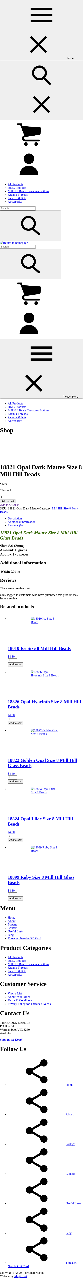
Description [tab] (15, 518)
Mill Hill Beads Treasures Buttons (28, 191)
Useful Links (16, 931)
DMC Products (17, 187)
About (11, 921)
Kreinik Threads (18, 194)
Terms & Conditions (20, 1000)
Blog (11, 934)
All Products (15, 184)
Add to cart (8, 501)
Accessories (15, 201)
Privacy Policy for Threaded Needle (30, 1003)
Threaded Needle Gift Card (24, 938)
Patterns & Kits (17, 198)
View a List (15, 993)
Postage (12, 924)
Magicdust (20, 1276)
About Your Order (19, 997)
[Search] (30, 226)
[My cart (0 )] (29, 148)
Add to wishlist (9, 505)
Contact (12, 928)
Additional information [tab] (22, 522)
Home (11, 917)
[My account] (29, 177)
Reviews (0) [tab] (15, 525)
